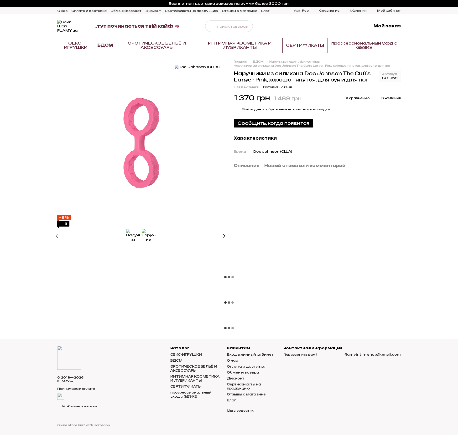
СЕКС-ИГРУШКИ (75, 45)
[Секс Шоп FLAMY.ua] (69, 357)
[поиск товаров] (211, 26)
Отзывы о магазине (239, 11)
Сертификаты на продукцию (191, 11)
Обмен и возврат (125, 11)
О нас (62, 11)
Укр (297, 10)
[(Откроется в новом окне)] (60, 396)
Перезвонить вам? (300, 354)
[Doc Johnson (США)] (197, 66)
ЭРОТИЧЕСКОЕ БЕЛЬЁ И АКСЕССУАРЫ (157, 45)
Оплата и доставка (89, 11)
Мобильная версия (79, 406)
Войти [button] (247, 109)
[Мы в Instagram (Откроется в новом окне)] (341, 26)
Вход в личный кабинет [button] (250, 354)
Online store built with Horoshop (83, 425)
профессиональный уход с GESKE (364, 45)
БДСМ (105, 45)
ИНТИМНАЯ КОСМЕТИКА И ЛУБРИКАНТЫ (239, 45)
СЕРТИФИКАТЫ (305, 45)
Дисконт (153, 11)
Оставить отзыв (277, 87)
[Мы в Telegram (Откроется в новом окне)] (347, 26)
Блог (265, 11)
